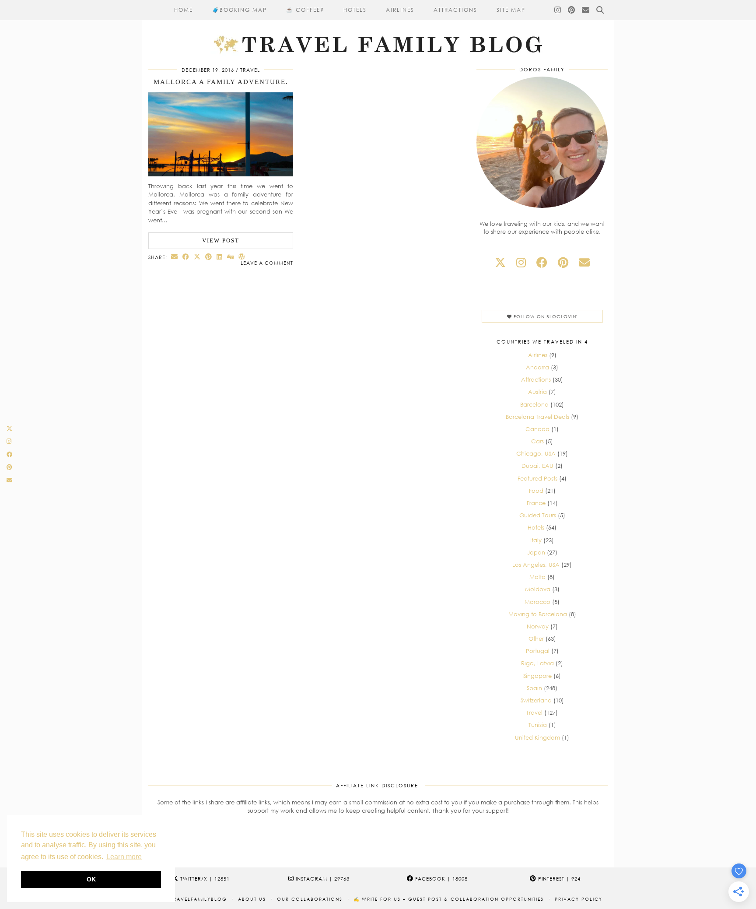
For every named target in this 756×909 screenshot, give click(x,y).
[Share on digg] (230, 256)
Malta (537, 576)
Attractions (455, 10)
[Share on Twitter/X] (197, 256)
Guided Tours (537, 515)
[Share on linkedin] (219, 256)
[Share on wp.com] (242, 256)
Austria (537, 391)
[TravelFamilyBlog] (378, 28)
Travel (250, 70)
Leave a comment (267, 263)
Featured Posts (537, 478)
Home (183, 10)
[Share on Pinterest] (208, 256)
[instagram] (521, 262)
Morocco (537, 601)
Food (536, 490)
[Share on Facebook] (186, 256)
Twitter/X (204, 878)
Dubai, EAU (537, 465)
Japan (536, 552)
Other (536, 638)
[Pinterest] (572, 10)
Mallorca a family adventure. (221, 81)
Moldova (537, 589)
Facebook (440, 878)
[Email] (586, 10)
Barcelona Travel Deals (537, 416)
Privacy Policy (578, 899)
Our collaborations (310, 899)
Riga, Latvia (537, 663)
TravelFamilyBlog (199, 899)
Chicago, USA (536, 453)
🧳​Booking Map (239, 10)
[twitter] (500, 262)
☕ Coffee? (305, 10)
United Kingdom (537, 737)
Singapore (537, 675)
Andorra (537, 367)
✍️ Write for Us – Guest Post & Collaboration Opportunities (449, 899)
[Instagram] (558, 10)
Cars (537, 441)
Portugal (538, 650)
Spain (534, 687)
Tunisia (537, 724)
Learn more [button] (124, 856)
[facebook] (541, 262)
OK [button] (91, 879)
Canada (537, 428)
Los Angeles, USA (536, 564)
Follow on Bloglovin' (545, 316)
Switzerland (536, 700)
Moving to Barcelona (537, 614)
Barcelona (534, 404)
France (536, 502)
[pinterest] (563, 262)
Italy (536, 540)
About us (252, 899)
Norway (538, 626)
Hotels (355, 10)
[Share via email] (174, 256)
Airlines (400, 10)
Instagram (322, 878)
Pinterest (558, 878)
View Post (220, 240)
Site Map (511, 10)
